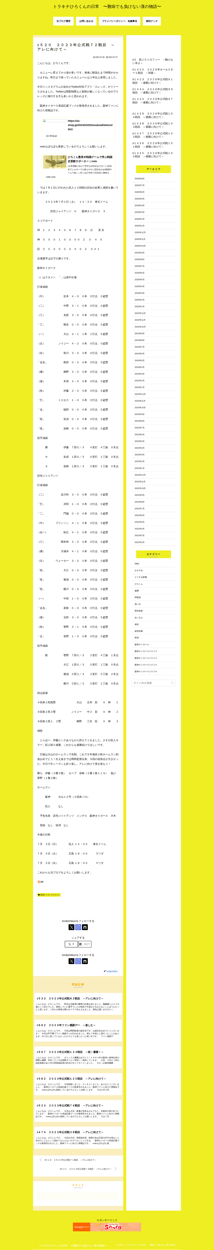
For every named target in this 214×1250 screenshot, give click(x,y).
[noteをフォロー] (85, 927)
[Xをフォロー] (71, 927)
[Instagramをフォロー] (78, 927)
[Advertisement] (78, 906)
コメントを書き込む (78, 1196)
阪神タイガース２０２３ (50, 895)
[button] (85, 944)
